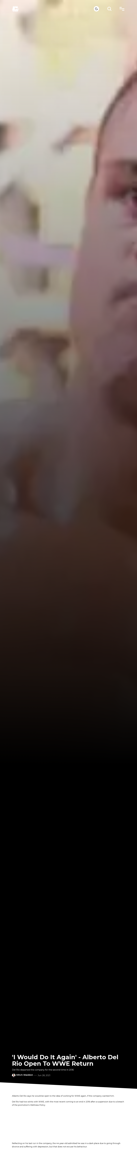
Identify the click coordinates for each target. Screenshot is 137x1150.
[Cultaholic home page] (53, 9)
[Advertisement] (68, 1124)
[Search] (109, 8)
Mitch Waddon (24, 1075)
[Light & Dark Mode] (96, 8)
